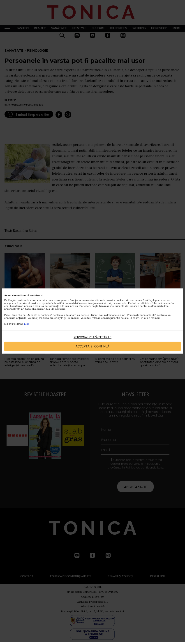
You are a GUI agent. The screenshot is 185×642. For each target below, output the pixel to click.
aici (26, 323)
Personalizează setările (92, 337)
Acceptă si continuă (92, 346)
